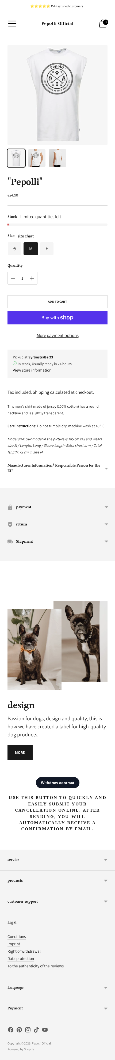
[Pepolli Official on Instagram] (28, 1031)
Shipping (41, 392)
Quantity (15, 265)
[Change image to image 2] (36, 158)
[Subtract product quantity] (31, 278)
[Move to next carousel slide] (107, 596)
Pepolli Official (41, 1043)
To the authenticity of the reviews (35, 965)
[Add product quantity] (13, 278)
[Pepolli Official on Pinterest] (19, 1031)
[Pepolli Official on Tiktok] (36, 1031)
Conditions (16, 936)
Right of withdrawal (24, 951)
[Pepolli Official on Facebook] (10, 1031)
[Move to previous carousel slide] (7, 596)
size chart (26, 235)
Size (10, 236)
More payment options (58, 335)
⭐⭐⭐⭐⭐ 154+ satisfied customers (56, 6)
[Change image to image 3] (57, 158)
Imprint (13, 943)
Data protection (20, 958)
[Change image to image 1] (16, 158)
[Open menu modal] (12, 23)
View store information (32, 370)
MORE (20, 752)
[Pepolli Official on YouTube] (45, 1031)
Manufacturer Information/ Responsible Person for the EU (53, 468)
